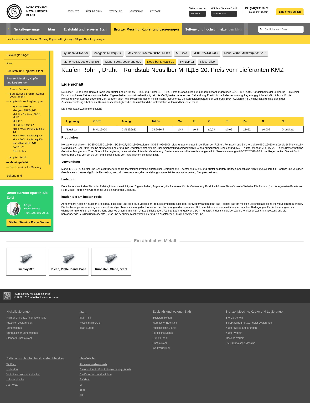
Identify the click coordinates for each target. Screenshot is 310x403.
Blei (82, 394)
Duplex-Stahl (160, 338)
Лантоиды (12, 384)
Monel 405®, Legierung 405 (27, 135)
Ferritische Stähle (163, 332)
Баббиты (85, 379)
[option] (27, 29)
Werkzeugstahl (161, 348)
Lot (81, 384)
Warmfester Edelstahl (165, 322)
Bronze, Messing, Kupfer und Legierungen (146, 29)
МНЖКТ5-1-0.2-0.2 (23, 125)
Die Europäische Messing (25, 167)
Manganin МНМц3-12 (24, 110)
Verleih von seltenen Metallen (23, 374)
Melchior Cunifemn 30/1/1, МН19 (27, 116)
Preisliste (73, 11)
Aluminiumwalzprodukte (93, 364)
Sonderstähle (14, 327)
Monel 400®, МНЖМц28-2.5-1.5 (29, 130)
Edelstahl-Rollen (162, 317)
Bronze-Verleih (19, 89)
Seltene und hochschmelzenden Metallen (216, 29)
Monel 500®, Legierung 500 (27, 139)
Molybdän (12, 369)
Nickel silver (19, 151)
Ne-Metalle (87, 358)
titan (51, 29)
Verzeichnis (115, 11)
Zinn (82, 389)
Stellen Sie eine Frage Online (29, 222)
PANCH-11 (19, 147)
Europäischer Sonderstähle (22, 332)
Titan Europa (87, 327)
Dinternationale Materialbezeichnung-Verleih (105, 369)
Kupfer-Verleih (18, 157)
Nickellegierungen (27, 29)
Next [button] (246, 29)
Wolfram (11, 364)
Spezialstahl (160, 343)
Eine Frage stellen (290, 11)
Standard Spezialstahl (19, 338)
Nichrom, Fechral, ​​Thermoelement (26, 317)
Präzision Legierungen (19, 322)
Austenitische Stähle (164, 327)
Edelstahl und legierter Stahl (85, 29)
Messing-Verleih (20, 162)
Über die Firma (94, 11)
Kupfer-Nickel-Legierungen (26, 101)
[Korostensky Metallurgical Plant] (7, 296)
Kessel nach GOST (91, 322)
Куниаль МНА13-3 (23, 106)
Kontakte (155, 11)
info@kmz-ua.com (258, 11)
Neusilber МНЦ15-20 (24, 143)
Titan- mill (85, 317)
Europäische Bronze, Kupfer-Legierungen (27, 95)
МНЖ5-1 (17, 121)
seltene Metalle (15, 379)
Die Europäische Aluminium (96, 374)
